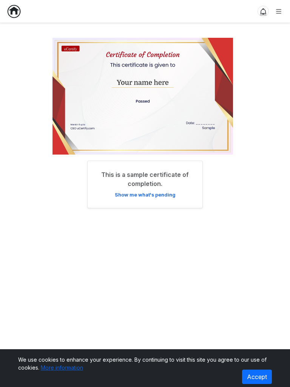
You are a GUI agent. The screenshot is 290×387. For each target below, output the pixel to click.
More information (62, 367)
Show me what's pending (145, 195)
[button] (263, 11)
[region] (145, 93)
